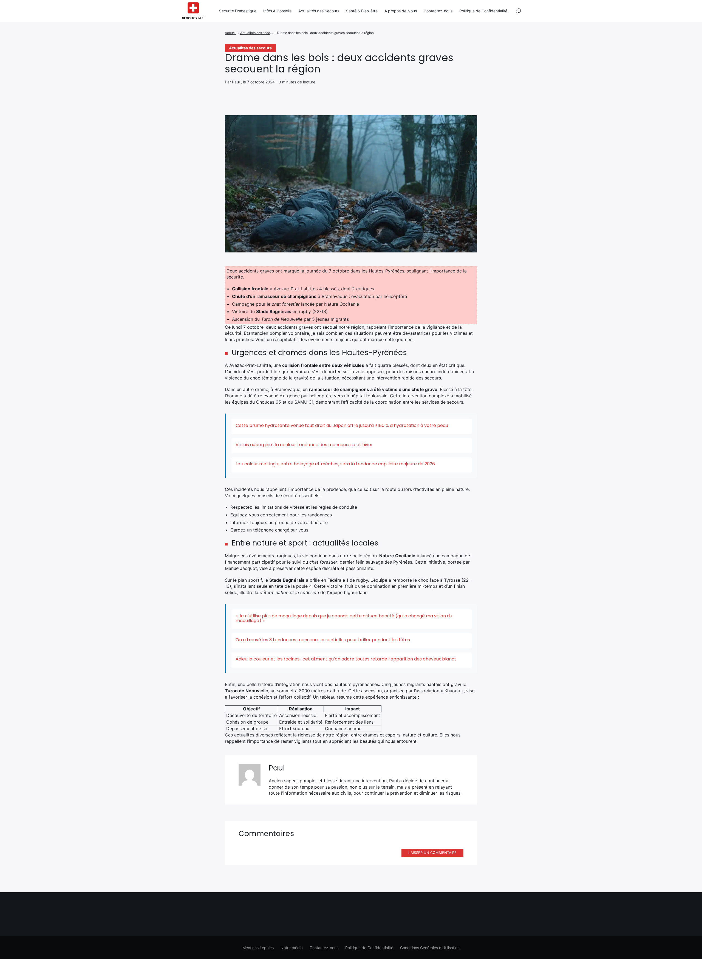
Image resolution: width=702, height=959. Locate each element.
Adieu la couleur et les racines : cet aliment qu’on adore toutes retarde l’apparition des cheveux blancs (346, 659)
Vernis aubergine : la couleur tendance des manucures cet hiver (304, 444)
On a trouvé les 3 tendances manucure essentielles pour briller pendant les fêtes (323, 640)
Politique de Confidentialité (483, 11)
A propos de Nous (400, 11)
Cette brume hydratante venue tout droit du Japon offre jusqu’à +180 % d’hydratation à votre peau (342, 425)
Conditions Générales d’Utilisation (430, 947)
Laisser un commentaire (432, 852)
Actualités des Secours (318, 11)
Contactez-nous (438, 11)
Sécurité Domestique (237, 11)
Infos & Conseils (277, 11)
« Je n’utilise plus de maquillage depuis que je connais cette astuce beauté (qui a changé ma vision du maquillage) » (344, 618)
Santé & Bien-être (362, 11)
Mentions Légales (258, 947)
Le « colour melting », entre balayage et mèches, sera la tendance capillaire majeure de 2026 (335, 464)
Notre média (292, 947)
